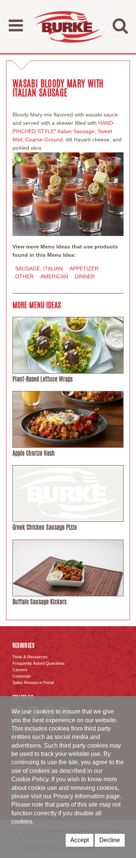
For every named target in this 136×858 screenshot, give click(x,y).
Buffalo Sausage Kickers (39, 601)
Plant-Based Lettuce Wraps (42, 379)
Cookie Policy (29, 779)
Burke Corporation (68, 26)
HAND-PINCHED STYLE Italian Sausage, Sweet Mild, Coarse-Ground (63, 131)
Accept (79, 840)
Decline (109, 840)
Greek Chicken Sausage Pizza (44, 527)
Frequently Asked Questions (38, 663)
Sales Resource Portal (33, 682)
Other (24, 276)
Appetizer (84, 268)
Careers (20, 669)
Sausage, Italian (39, 268)
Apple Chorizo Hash (33, 453)
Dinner (85, 276)
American (54, 276)
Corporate (21, 676)
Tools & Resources (30, 657)
